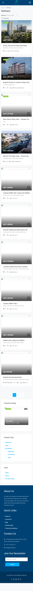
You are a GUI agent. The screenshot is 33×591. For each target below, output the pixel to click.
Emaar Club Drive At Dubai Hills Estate (15, 45)
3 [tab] (17, 428)
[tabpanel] (16, 415)
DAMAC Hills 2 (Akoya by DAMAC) (13, 340)
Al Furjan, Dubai (9, 479)
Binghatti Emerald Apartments (12, 377)
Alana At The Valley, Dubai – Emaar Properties (17, 156)
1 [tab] (12, 428)
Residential (8, 448)
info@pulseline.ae (10, 547)
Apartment (8, 442)
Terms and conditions (11, 528)
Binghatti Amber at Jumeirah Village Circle (16, 82)
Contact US (8, 519)
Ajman (7, 476)
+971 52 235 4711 (11, 544)
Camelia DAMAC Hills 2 (10, 303)
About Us (7, 516)
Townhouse (11, 454)
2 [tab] (15, 428)
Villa (6, 445)
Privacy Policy (9, 525)
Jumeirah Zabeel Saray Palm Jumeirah (15, 267)
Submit (12, 564)
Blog (6, 522)
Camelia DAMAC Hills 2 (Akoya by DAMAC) (16, 193)
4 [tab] (20, 428)
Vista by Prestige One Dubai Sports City (15, 230)
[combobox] (11, 15)
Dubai (7, 473)
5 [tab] (23, 428)
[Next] (22, 395)
